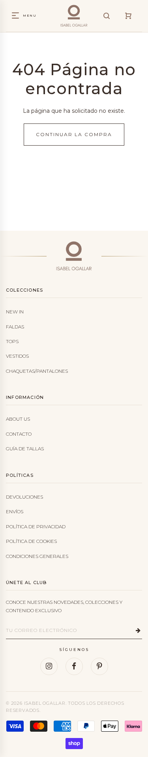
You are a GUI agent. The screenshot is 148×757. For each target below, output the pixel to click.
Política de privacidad (36, 526)
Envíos (14, 511)
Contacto (19, 434)
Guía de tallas (25, 449)
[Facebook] (74, 666)
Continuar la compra (74, 134)
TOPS (12, 341)
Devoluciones (24, 497)
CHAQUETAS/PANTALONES (37, 371)
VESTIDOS (17, 356)
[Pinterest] (99, 666)
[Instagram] (49, 666)
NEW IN (15, 312)
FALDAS (15, 327)
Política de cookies (31, 541)
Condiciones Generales (37, 556)
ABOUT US (18, 419)
